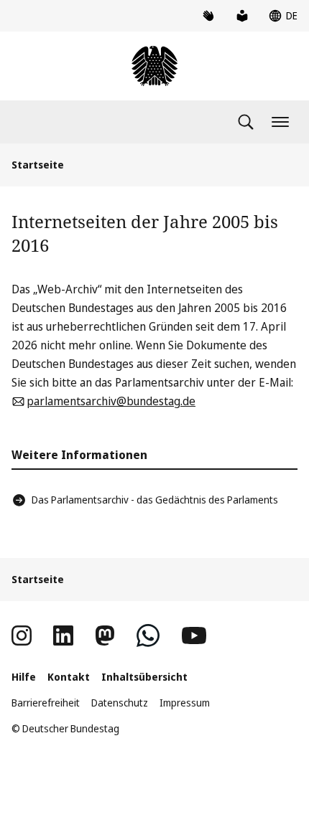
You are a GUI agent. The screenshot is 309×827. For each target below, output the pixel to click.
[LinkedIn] (63, 635)
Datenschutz (119, 702)
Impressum (185, 702)
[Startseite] (154, 66)
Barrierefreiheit (45, 702)
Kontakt (68, 677)
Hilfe (23, 677)
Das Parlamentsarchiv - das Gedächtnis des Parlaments (155, 499)
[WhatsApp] (148, 635)
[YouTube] (194, 635)
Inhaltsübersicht (144, 677)
